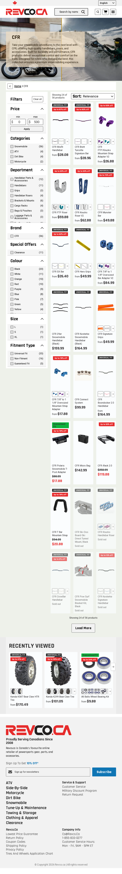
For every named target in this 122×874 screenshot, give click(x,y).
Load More (83, 628)
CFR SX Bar (58, 271)
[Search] (83, 12)
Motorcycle (15, 793)
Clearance (14, 823)
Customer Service (74, 787)
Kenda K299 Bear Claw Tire (60, 696)
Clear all (37, 99)
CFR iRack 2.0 (105, 465)
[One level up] (10, 86)
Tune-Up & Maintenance (26, 808)
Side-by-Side (17, 788)
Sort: (77, 96)
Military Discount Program (79, 791)
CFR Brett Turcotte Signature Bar (82, 150)
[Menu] (113, 12)
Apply (27, 129)
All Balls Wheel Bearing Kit (95, 696)
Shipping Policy (16, 846)
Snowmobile (16, 802)
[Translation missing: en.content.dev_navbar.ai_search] (98, 12)
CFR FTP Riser (59, 212)
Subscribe (104, 772)
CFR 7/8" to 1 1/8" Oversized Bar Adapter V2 (106, 275)
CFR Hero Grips (83, 271)
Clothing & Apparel (22, 817)
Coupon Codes (15, 842)
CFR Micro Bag (82, 465)
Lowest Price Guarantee (22, 834)
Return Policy (15, 838)
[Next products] (113, 667)
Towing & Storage (21, 813)
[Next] (67, 141)
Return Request (72, 795)
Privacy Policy (15, 850)
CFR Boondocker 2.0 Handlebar (106, 402)
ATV (9, 783)
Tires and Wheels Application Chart (29, 854)
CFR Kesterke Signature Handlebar (105, 600)
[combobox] (69, 11)
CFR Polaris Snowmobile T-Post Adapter (60, 469)
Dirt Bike (13, 798)
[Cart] (105, 12)
